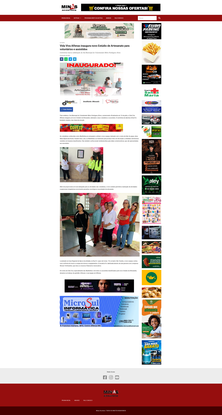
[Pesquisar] (159, 18)
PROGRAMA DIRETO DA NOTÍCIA (93, 18)
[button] (61, 59)
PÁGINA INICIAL (66, 18)
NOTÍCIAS (76, 18)
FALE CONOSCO (119, 18)
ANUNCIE (108, 18)
